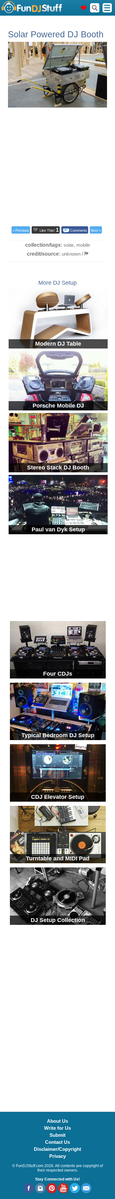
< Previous (20, 230)
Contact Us (57, 1142)
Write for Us (57, 1128)
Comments (78, 230)
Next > (96, 230)
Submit (57, 1135)
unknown (71, 254)
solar (69, 245)
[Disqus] (57, 1014)
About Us (57, 1121)
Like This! (47, 230)
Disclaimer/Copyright (57, 1149)
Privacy (57, 1156)
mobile (83, 245)
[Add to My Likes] (35, 229)
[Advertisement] (57, 165)
